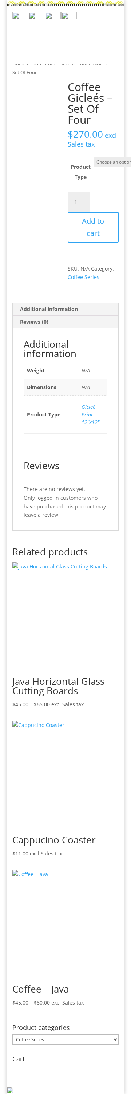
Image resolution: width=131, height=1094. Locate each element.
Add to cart (93, 227)
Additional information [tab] (49, 309)
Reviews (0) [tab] (34, 321)
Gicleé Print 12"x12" (90, 414)
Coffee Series (83, 277)
